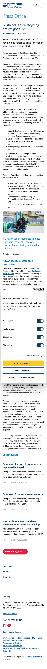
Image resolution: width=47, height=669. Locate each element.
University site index (12, 637)
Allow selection (22, 370)
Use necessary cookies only (21, 378)
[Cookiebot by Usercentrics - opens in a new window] (33, 289)
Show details (33, 355)
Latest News (8, 566)
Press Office (14, 16)
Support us (8, 650)
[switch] (40, 329)
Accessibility (29, 637)
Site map (6, 596)
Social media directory (12, 632)
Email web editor (10, 613)
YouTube (9, 625)
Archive (6, 571)
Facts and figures (13, 551)
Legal (40, 637)
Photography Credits (12, 643)
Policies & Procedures (12, 645)
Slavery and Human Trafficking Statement (21, 648)
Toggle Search (36, 5)
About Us (7, 577)
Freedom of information (13, 640)
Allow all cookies (22, 363)
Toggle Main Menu (41, 5)
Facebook (4, 625)
